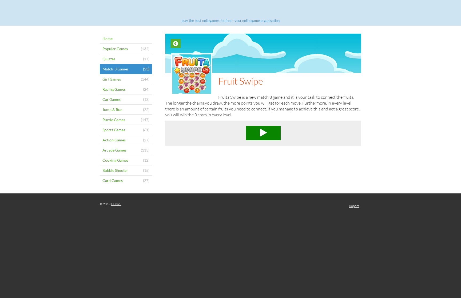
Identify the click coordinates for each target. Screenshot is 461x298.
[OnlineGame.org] (230, 10)
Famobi (116, 204)
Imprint (354, 206)
